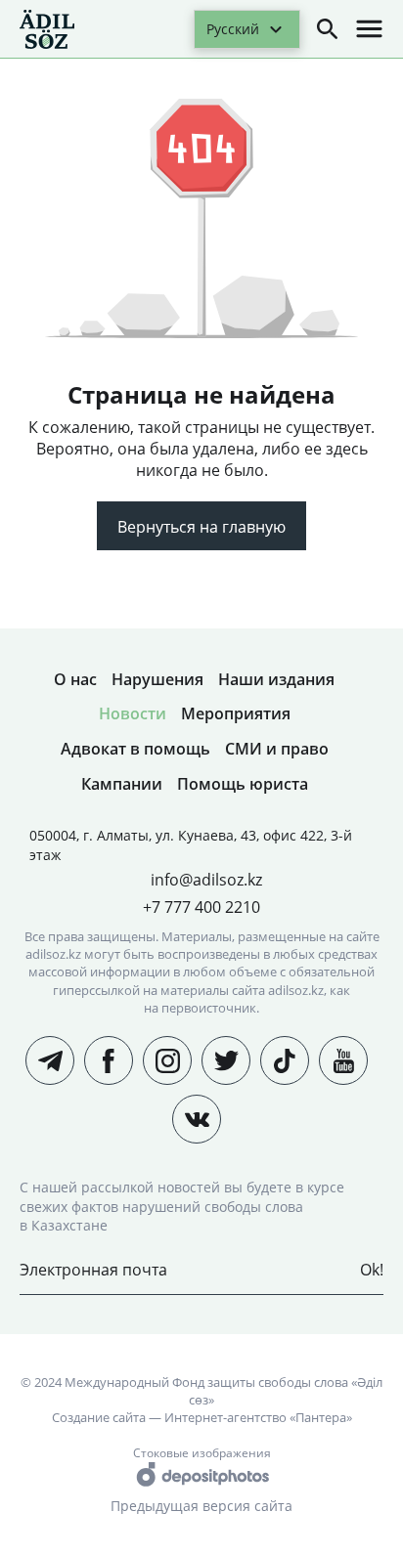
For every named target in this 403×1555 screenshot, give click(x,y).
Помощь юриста (242, 784)
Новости (132, 713)
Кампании (121, 784)
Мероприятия (236, 713)
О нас (75, 679)
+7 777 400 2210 (201, 907)
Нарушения (157, 679)
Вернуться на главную (201, 527)
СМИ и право (277, 748)
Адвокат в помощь (135, 748)
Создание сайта (99, 1417)
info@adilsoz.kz (206, 879)
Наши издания (276, 679)
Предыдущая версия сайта (201, 1505)
